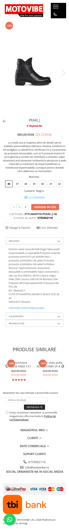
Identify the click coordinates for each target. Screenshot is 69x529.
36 (8, 184)
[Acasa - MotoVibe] (24, 10)
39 (34, 184)
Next (63, 73)
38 (25, 184)
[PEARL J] (34, 69)
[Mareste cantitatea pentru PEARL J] (25, 207)
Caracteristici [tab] (16, 316)
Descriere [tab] (14, 241)
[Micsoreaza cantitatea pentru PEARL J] (14, 207)
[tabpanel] (34, 69)
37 (17, 184)
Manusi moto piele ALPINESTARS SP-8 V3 (50, 364)
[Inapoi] (3, 121)
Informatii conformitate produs (26, 308)
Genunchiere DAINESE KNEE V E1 (18, 364)
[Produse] (56, 8)
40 (42, 184)
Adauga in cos (45, 207)
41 (51, 184)
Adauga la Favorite (19, 227)
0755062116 (37, 462)
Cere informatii (48, 227)
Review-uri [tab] (16, 323)
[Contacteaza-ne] (55, 14)
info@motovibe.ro (36, 467)
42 (59, 184)
